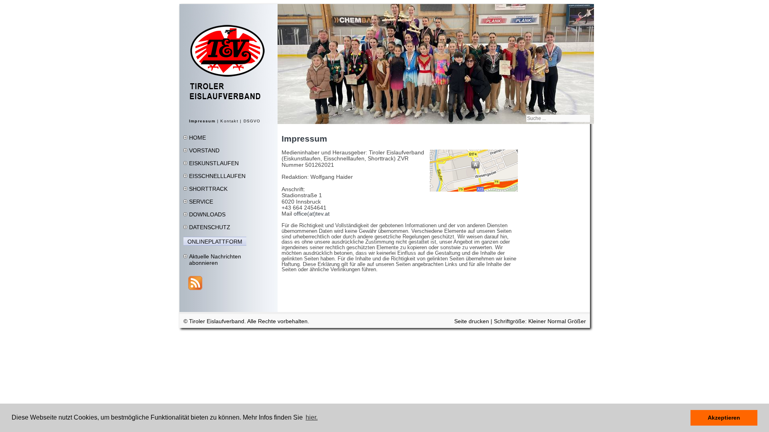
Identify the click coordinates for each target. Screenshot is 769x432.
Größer (577, 321)
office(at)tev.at (312, 213)
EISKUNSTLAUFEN (214, 163)
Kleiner (538, 321)
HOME (197, 137)
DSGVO (252, 121)
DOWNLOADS (207, 214)
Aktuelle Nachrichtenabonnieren (215, 259)
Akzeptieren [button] (724, 417)
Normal (558, 321)
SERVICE (201, 201)
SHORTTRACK (208, 189)
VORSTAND (204, 150)
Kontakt (229, 121)
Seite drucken (471, 321)
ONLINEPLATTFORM (214, 241)
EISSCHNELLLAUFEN (217, 176)
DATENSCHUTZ (209, 227)
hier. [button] (312, 417)
